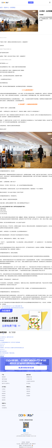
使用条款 (23, 442)
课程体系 (3, 376)
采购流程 (28, 391)
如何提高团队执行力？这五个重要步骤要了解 (12, 306)
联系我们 (3, 395)
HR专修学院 (4, 407)
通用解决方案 (29, 376)
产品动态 (3, 391)
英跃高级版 (4, 381)
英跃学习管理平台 (6, 383)
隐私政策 (28, 442)
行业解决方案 (29, 379)
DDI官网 (3, 397)
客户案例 (28, 383)
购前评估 (28, 389)
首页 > (2, 7)
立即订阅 (2, 356)
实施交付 (28, 393)
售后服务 (28, 395)
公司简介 (3, 389)
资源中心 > (7, 7)
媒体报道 (3, 393)
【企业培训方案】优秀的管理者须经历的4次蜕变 (13, 307)
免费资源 (3, 405)
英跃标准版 (4, 379)
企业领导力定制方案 (30, 381)
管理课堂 (12, 7)
